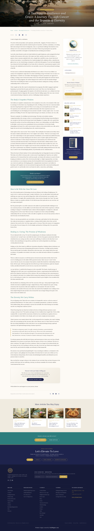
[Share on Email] (26, 35)
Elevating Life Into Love (24, 30)
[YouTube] (12, 480)
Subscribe (63, 476)
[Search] (80, 2)
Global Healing (43, 504)
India (41, 511)
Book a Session (40, 439)
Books (45, 1)
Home (17, 1)
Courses (9, 492)
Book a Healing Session (77, 497)
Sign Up (30, 459)
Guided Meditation (28, 492)
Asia (40, 517)
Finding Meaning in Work (61, 490)
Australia (41, 515)
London (41, 506)
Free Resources (27, 494)
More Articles (53, 439)
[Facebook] (8, 480)
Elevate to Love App (44, 492)
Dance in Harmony (60, 494)
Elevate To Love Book (60, 459)
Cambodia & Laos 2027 (76, 494)
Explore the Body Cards (35, 379)
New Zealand (42, 513)
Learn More (73, 157)
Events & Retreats (11, 498)
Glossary (9, 511)
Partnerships (56, 1)
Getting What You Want (61, 496)
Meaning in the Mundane (61, 492)
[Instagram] (10, 480)
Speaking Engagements (13, 506)
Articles (71, 1)
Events (50, 1)
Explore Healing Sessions (35, 182)
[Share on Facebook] (19, 35)
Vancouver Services (44, 502)
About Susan (10, 490)
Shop (77, 1)
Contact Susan (43, 490)
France (41, 509)
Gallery (9, 502)
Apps (40, 1)
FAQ (8, 509)
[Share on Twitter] (16, 35)
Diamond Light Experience (29, 490)
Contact (37, 459)
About (22, 1)
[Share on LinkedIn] (22, 35)
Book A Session (47, 459)
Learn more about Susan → (73, 63)
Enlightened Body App (44, 494)
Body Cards (42, 496)
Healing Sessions (11, 494)
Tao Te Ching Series (28, 496)
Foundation (28, 1)
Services (34, 1)
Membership (64, 1)
